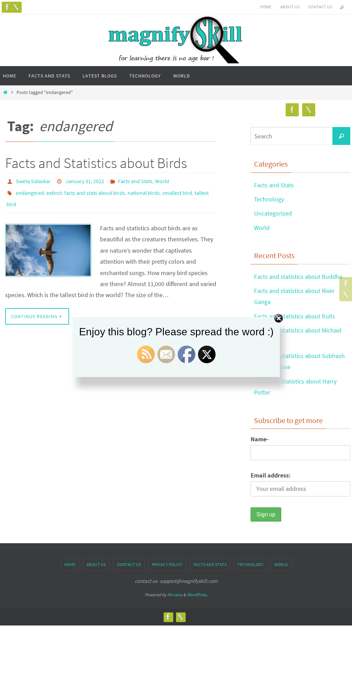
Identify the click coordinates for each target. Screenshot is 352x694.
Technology (269, 199)
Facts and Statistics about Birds (96, 163)
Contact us (320, 6)
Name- (259, 439)
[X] (16, 7)
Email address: (270, 475)
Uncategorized (273, 213)
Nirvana (174, 595)
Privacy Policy (167, 564)
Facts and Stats (135, 180)
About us (289, 6)
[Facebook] (7, 7)
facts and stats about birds (94, 190)
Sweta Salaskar (33, 180)
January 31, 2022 (84, 180)
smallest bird (177, 190)
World (162, 180)
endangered (30, 190)
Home (266, 6)
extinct (54, 190)
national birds (144, 190)
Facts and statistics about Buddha (298, 277)
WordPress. (197, 595)
